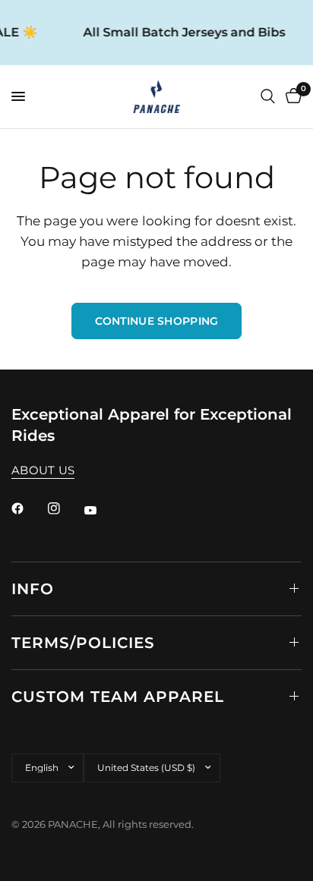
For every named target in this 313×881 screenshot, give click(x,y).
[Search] (267, 96)
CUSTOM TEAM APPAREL (117, 696)
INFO (32, 589)
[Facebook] (28, 508)
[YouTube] (101, 510)
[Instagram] (64, 508)
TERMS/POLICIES (83, 643)
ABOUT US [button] (42, 470)
